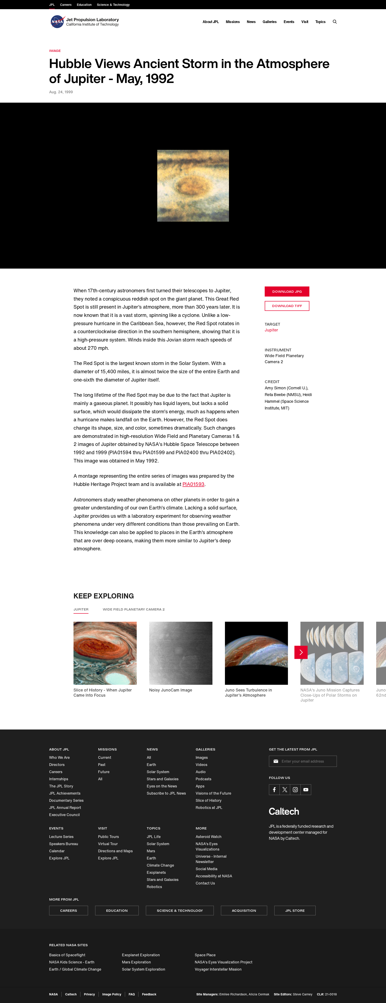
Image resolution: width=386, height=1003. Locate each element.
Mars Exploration (136, 962)
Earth (151, 764)
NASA (53, 994)
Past (101, 764)
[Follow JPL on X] (284, 789)
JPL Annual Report (65, 807)
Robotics (154, 886)
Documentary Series (66, 800)
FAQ (132, 994)
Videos (201, 764)
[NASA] (57, 22)
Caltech (71, 994)
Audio (201, 771)
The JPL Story (61, 786)
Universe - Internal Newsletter (211, 859)
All (100, 779)
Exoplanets (156, 872)
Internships (58, 779)
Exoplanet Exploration (141, 955)
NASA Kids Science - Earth (71, 962)
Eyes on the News (162, 786)
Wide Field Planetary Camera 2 (134, 609)
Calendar (57, 851)
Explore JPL (59, 858)
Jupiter (271, 330)
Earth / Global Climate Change (75, 969)
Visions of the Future (213, 793)
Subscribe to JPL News (166, 793)
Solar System (158, 771)
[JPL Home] (93, 22)
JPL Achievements (64, 793)
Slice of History (209, 800)
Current (104, 757)
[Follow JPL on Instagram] (295, 789)
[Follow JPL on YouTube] (305, 789)
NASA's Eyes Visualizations (207, 846)
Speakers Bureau (63, 843)
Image (55, 50)
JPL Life (154, 836)
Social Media (206, 869)
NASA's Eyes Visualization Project (223, 962)
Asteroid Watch (209, 836)
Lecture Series (61, 836)
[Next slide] (301, 652)
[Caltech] (284, 811)
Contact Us (205, 883)
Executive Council (64, 814)
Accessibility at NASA (214, 876)
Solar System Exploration (143, 969)
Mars (151, 851)
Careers (55, 771)
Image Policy (111, 994)
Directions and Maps (115, 851)
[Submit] (275, 761)
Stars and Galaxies (162, 779)
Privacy (89, 994)
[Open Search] (334, 21)
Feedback (149, 994)
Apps (200, 786)
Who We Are (59, 757)
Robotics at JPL (209, 807)
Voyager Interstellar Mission (218, 969)
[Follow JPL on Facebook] (274, 789)
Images (202, 757)
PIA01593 (193, 484)
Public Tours (108, 836)
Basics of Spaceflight (67, 955)
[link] (193, 186)
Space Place (205, 955)
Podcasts (203, 779)
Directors (57, 764)
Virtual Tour (108, 843)
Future (103, 771)
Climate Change (160, 865)
